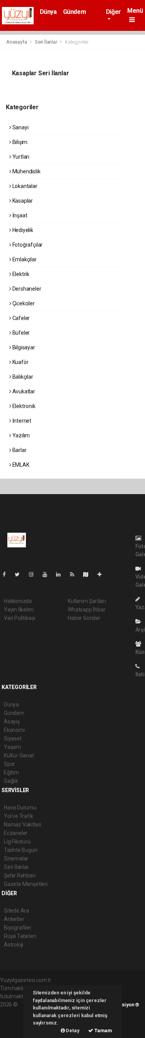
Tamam (102, 1030)
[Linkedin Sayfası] (61, 574)
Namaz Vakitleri (22, 824)
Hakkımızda (18, 601)
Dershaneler (26, 289)
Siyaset (13, 738)
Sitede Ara (16, 911)
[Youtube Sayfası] (48, 574)
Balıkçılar (22, 377)
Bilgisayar (23, 347)
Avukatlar (23, 391)
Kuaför (19, 362)
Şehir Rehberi (20, 875)
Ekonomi (14, 730)
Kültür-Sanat (19, 755)
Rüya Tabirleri (20, 936)
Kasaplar (22, 201)
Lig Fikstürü (17, 841)
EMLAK (20, 465)
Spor (9, 764)
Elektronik (23, 406)
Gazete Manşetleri (26, 884)
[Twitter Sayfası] (20, 574)
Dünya (48, 11)
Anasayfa (17, 42)
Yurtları (20, 157)
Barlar (18, 450)
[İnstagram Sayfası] (34, 574)
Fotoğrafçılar (27, 245)
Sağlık (11, 781)
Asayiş (12, 721)
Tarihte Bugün (21, 850)
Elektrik (20, 274)
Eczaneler (15, 833)
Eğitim (11, 772)
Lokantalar (24, 186)
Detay (72, 1030)
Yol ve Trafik (18, 816)
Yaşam (12, 747)
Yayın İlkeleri (18, 609)
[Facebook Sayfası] (7, 574)
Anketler (14, 919)
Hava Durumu (20, 807)
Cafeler (20, 318)
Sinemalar (16, 858)
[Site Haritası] (89, 574)
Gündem (74, 11)
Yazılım (20, 435)
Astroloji (13, 944)
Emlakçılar (24, 259)
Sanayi (19, 127)
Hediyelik (22, 230)
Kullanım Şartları (87, 601)
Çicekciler (23, 303)
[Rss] (75, 574)
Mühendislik (26, 171)
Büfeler (20, 333)
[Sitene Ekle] (102, 574)
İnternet (21, 421)
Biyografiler (17, 928)
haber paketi (15, 1012)
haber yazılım (16, 1021)
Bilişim (19, 142)
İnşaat (19, 215)
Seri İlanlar (46, 42)
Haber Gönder (84, 618)
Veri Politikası (19, 618)
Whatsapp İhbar (86, 609)
